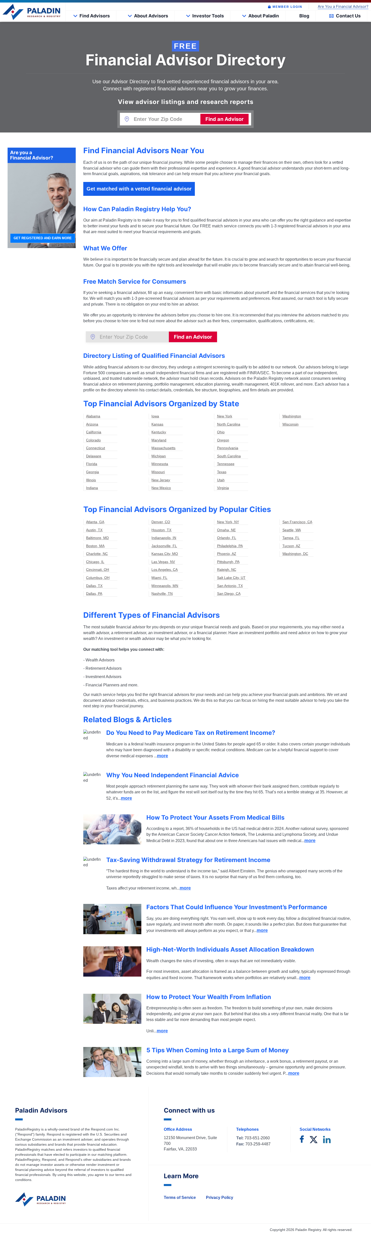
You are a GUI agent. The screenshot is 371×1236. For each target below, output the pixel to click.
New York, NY (228, 522)
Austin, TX (94, 530)
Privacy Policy (219, 1197)
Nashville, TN (162, 594)
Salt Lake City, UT (231, 578)
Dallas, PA (94, 594)
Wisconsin (290, 424)
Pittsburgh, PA (228, 562)
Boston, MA (95, 546)
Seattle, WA (291, 530)
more (162, 755)
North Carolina (228, 424)
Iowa (155, 416)
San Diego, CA (229, 594)
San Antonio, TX (230, 586)
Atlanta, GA (95, 522)
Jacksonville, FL (164, 546)
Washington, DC (295, 554)
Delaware (93, 456)
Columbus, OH (98, 578)
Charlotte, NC (97, 554)
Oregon (223, 440)
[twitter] (313, 1140)
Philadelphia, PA (230, 546)
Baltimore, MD (97, 538)
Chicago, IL (95, 562)
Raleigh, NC (226, 570)
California (93, 432)
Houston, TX (161, 530)
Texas (221, 472)
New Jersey (160, 480)
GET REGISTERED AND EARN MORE (43, 238)
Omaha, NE (226, 530)
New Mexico (161, 488)
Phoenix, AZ (226, 554)
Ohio (221, 432)
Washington (291, 416)
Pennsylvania (227, 448)
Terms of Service (180, 1197)
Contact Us (348, 15)
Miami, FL (159, 578)
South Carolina (229, 456)
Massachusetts (163, 448)
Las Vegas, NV (163, 562)
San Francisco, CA (297, 522)
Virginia (223, 488)
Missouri (158, 472)
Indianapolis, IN (163, 538)
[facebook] (302, 1140)
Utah (221, 480)
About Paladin (263, 15)
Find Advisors (95, 15)
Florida (91, 464)
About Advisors (151, 15)
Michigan (158, 456)
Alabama (93, 416)
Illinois (91, 480)
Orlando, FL (226, 538)
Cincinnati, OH (97, 570)
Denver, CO (160, 522)
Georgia (92, 472)
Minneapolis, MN (164, 586)
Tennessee (225, 464)
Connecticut (95, 448)
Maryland (158, 440)
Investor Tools (208, 15)
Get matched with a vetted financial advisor (139, 189)
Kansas (157, 424)
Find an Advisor (224, 119)
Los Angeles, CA (164, 570)
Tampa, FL (291, 538)
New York (224, 416)
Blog (304, 15)
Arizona (92, 424)
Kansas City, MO (164, 554)
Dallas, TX (94, 586)
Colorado (93, 440)
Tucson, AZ (291, 546)
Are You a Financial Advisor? (343, 7)
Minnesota (159, 464)
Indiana (92, 488)
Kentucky (158, 432)
